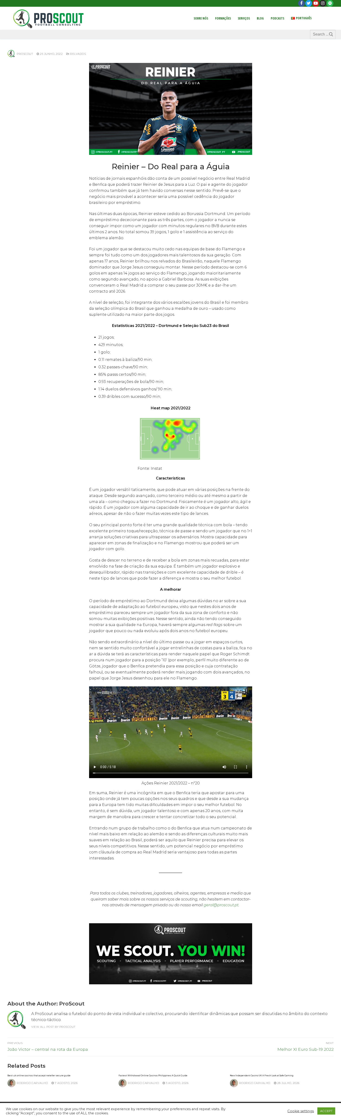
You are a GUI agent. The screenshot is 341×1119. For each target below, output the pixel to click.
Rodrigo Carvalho (32, 1083)
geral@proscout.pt (221, 905)
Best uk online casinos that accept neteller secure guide (39, 1075)
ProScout (25, 53)
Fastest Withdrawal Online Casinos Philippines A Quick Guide (153, 1075)
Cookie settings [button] (300, 1111)
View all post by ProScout (53, 1026)
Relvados (77, 53)
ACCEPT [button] (326, 1111)
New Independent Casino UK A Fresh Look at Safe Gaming (261, 1075)
